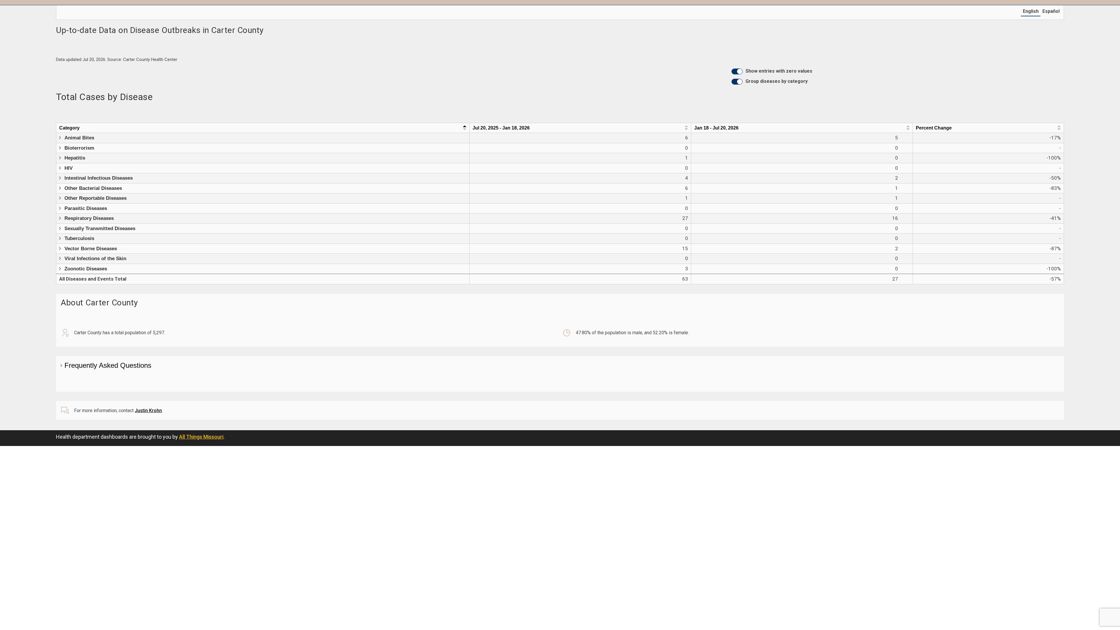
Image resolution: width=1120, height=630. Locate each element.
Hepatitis (74, 158)
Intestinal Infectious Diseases (98, 178)
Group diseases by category (777, 81)
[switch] (737, 71)
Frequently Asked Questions (107, 365)
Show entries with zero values (779, 71)
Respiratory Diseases (89, 218)
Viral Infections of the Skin (95, 258)
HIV (68, 168)
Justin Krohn (148, 410)
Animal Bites (79, 138)
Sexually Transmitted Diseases (99, 228)
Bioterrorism (79, 148)
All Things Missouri (201, 437)
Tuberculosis (79, 238)
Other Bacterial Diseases (93, 188)
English (1031, 11)
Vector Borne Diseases (90, 248)
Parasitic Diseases (85, 208)
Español (1051, 11)
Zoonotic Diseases (85, 269)
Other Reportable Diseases (95, 198)
